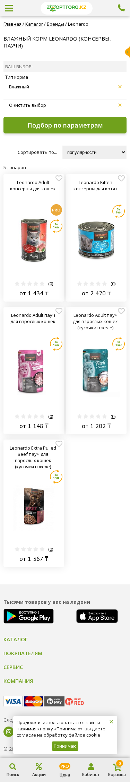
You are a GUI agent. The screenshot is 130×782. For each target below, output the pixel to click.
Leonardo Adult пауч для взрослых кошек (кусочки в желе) (95, 321)
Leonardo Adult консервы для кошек (33, 185)
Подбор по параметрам (65, 125)
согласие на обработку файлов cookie (58, 735)
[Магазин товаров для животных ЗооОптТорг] (66, 8)
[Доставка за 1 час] (56, 226)
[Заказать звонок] (121, 8)
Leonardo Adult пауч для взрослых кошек (32, 318)
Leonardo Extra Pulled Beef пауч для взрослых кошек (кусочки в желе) (33, 457)
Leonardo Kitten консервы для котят (95, 185)
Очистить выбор (27, 105)
